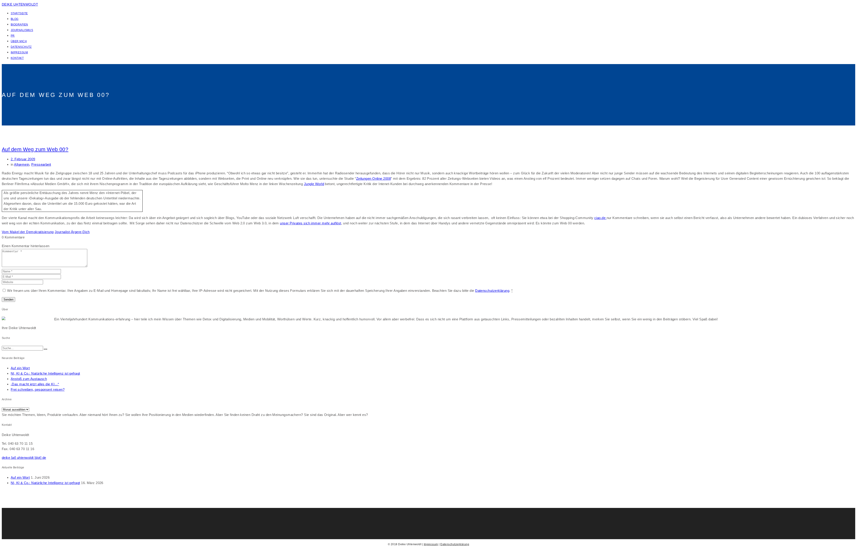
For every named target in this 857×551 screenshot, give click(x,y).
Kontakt (17, 58)
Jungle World (314, 184)
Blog (15, 19)
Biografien (19, 24)
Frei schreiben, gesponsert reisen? (37, 389)
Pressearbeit (41, 164)
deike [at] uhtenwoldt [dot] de (24, 457)
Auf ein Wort (20, 368)
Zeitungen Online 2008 (373, 178)
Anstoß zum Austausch (29, 379)
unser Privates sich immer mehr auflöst (310, 223)
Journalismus (22, 30)
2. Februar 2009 (23, 159)
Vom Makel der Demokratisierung (28, 232)
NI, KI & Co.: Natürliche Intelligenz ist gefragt (45, 373)
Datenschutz (21, 46)
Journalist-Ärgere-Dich (72, 232)
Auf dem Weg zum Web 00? (35, 149)
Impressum (19, 52)
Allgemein (21, 164)
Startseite (19, 13)
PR (13, 35)
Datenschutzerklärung (492, 290)
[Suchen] (45, 349)
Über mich (19, 41)
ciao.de (600, 218)
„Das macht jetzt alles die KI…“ (35, 384)
